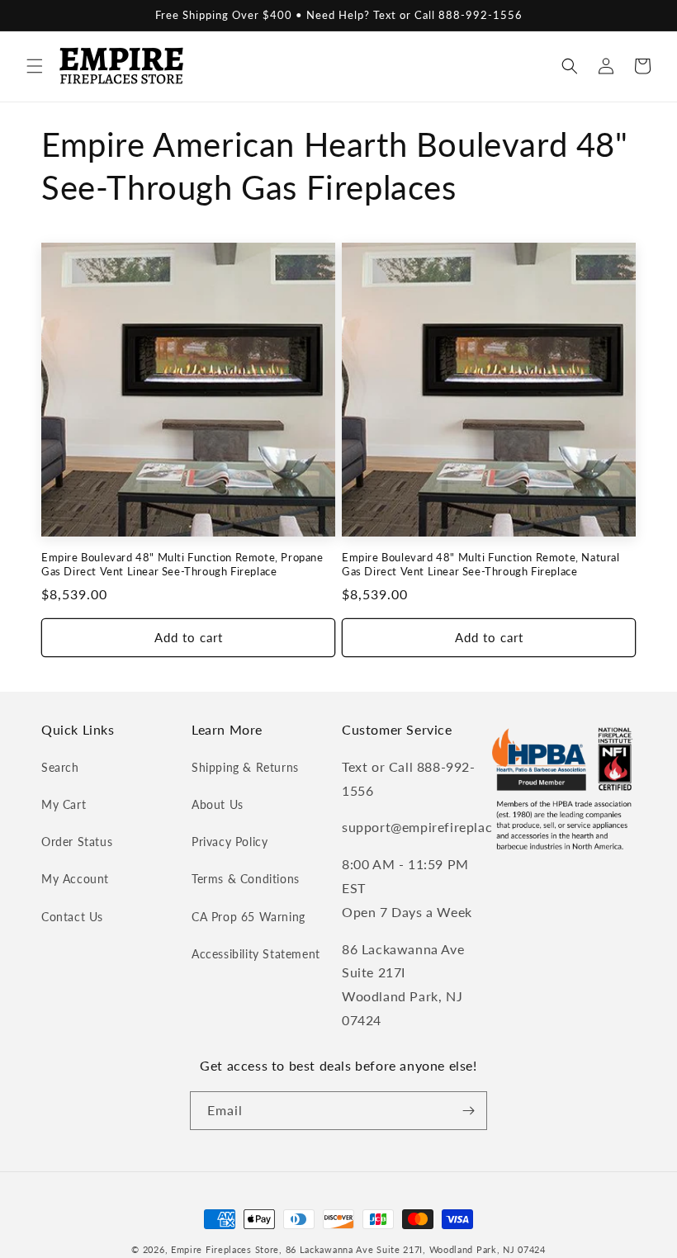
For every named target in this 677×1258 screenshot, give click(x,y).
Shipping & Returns (245, 767)
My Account (75, 879)
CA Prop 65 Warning (248, 917)
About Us (218, 804)
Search (60, 767)
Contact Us (72, 917)
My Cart (63, 804)
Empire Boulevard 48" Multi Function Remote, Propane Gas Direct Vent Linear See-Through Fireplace (182, 564)
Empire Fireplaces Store (225, 1249)
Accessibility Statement (256, 954)
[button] (35, 66)
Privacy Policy (229, 842)
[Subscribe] (468, 1110)
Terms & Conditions (246, 879)
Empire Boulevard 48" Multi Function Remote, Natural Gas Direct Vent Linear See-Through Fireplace (481, 564)
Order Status (76, 842)
